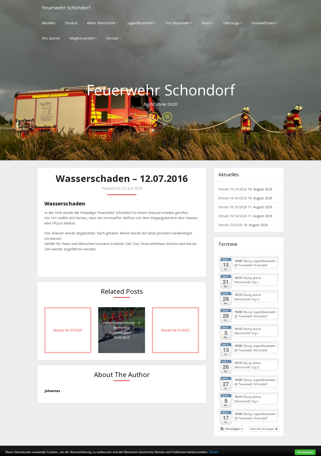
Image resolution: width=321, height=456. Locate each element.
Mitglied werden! (81, 38)
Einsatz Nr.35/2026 (232, 207)
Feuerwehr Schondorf (66, 7)
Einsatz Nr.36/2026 (232, 198)
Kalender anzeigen (262, 429)
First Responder (177, 23)
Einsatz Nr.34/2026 (232, 216)
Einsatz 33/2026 (230, 225)
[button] (231, 428)
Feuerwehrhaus (263, 23)
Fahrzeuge (231, 23)
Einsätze (71, 23)
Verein (206, 23)
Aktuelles (48, 23)
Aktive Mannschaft (101, 23)
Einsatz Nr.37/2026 (232, 189)
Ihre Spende (51, 38)
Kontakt (112, 38)
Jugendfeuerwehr (140, 23)
